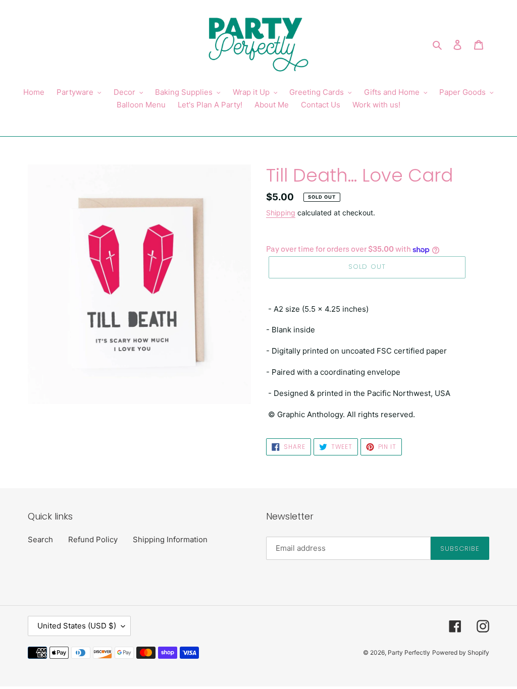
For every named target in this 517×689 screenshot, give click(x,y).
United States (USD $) (76, 625)
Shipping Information (170, 539)
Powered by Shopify (460, 652)
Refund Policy (93, 539)
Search (40, 539)
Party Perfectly (409, 652)
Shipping (280, 212)
